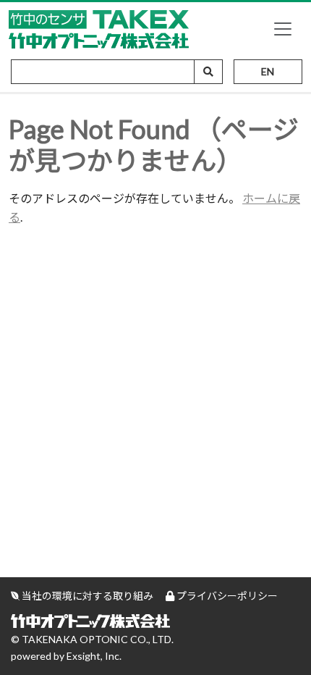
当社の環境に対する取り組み (86, 596)
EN (267, 71)
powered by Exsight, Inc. (66, 656)
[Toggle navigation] (282, 29)
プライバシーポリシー (226, 596)
